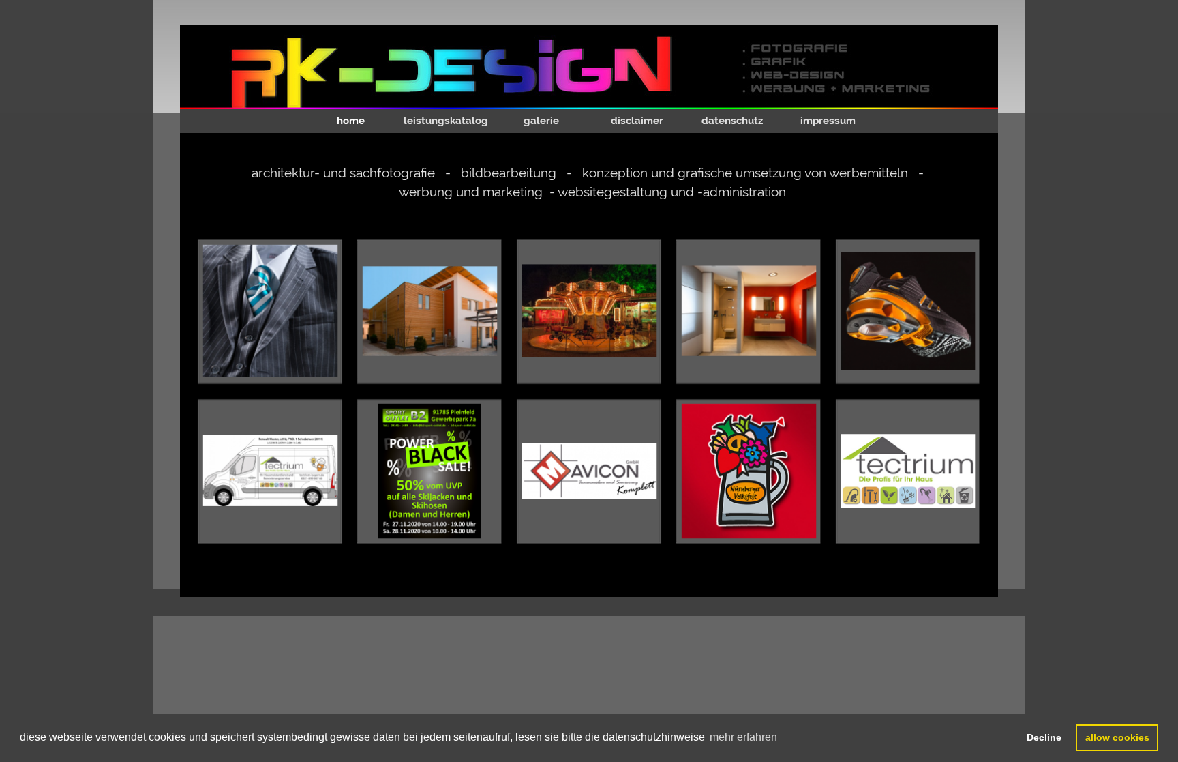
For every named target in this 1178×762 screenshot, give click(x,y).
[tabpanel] (592, 185)
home (351, 121)
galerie (541, 121)
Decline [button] (1044, 737)
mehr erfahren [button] (743, 737)
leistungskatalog (446, 121)
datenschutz (732, 121)
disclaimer (637, 121)
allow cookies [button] (1117, 737)
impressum (828, 121)
